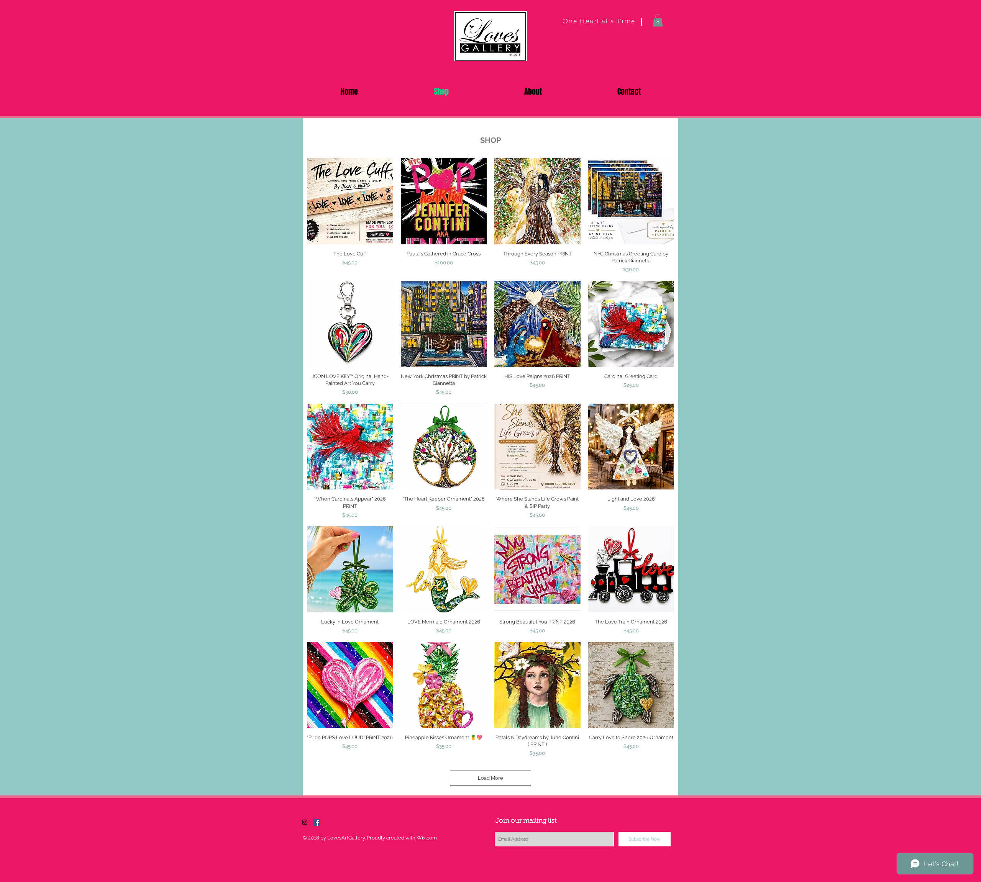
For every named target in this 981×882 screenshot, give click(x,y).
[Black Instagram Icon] (304, 822)
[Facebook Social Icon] (316, 822)
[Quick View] (350, 201)
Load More (490, 778)
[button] (658, 20)
